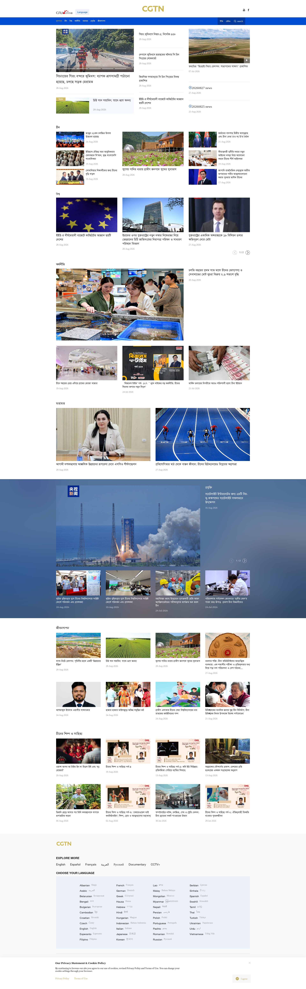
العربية (105, 864)
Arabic (87, 890)
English (60, 864)
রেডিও (228, 21)
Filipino (88, 939)
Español (75, 864)
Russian (162, 939)
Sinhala (198, 890)
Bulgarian (91, 907)
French (124, 885)
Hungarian (126, 917)
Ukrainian (201, 923)
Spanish (199, 896)
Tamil (196, 907)
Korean (124, 939)
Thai (195, 912)
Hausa (123, 901)
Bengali (87, 901)
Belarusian (92, 896)
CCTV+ (155, 864)
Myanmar (165, 901)
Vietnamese (202, 934)
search (240, 21)
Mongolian (163, 896)
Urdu (195, 928)
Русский (119, 864)
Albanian (88, 885)
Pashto (160, 928)
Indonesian (131, 923)
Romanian (163, 934)
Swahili (199, 901)
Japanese (126, 934)
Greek (124, 896)
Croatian (89, 917)
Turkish (198, 917)
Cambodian (88, 912)
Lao (158, 885)
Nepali (160, 907)
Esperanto (91, 934)
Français (90, 864)
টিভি (221, 21)
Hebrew (124, 907)
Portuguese (165, 923)
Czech (87, 923)
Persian (161, 912)
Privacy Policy (62, 978)
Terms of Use (80, 978)
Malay (164, 890)
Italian (124, 928)
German (125, 890)
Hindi (122, 912)
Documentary (137, 864)
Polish (160, 917)
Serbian (198, 885)
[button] (69, 68)
